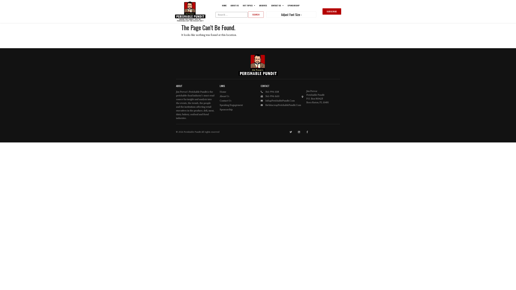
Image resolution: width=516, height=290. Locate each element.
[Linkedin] (299, 132)
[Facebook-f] (307, 132)
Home (224, 5)
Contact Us (276, 5)
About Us (235, 5)
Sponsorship (294, 5)
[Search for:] (232, 15)
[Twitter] (290, 132)
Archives (263, 5)
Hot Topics (248, 5)
